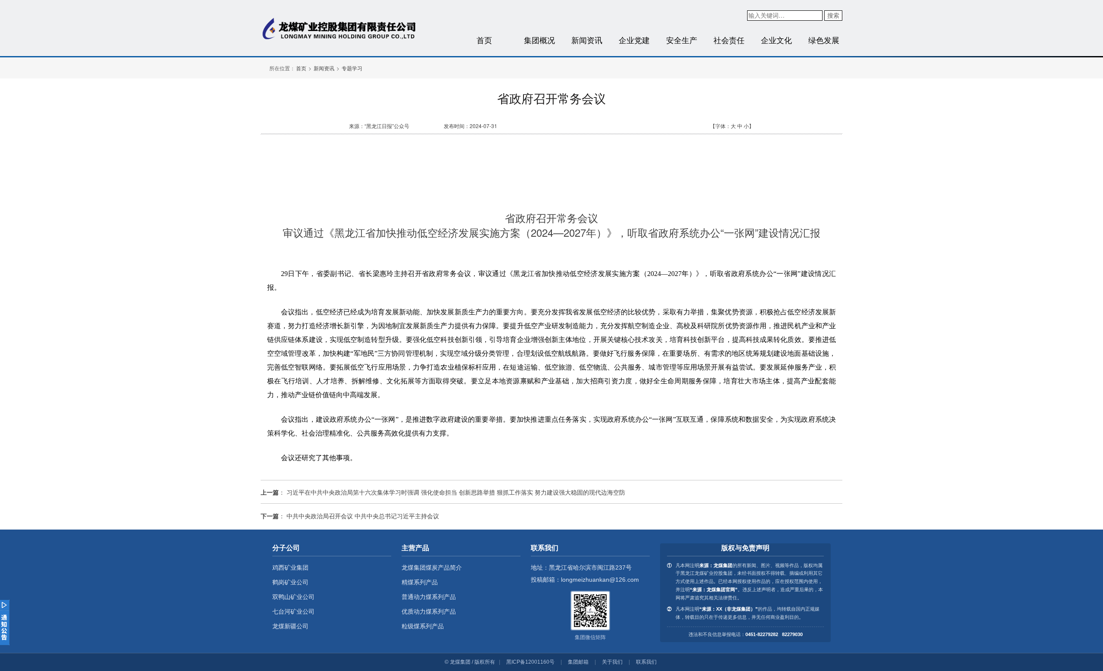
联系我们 (646, 662)
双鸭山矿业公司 (293, 596)
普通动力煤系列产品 (429, 596)
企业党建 (634, 40)
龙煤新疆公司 (290, 626)
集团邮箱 (578, 662)
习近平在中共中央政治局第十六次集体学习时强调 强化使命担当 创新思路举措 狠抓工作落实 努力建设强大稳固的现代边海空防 (456, 492)
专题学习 (352, 68)
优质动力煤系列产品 (429, 611)
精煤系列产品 (420, 582)
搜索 (833, 15)
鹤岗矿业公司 (290, 582)
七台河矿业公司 (293, 611)
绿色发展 (823, 40)
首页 (484, 40)
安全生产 (681, 40)
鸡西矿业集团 (290, 567)
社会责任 (729, 40)
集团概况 (539, 40)
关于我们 (612, 662)
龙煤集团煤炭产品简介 (432, 567)
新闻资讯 (586, 40)
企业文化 (776, 40)
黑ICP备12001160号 (530, 662)
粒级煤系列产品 (423, 626)
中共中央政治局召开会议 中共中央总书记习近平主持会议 (363, 515)
